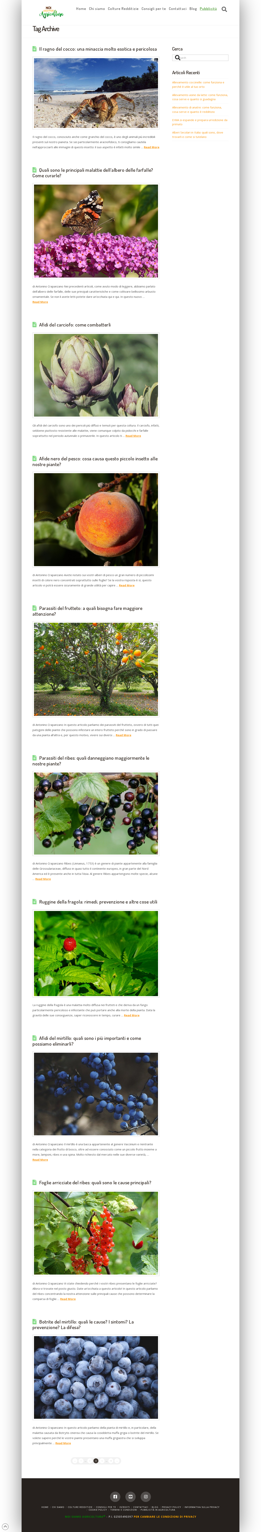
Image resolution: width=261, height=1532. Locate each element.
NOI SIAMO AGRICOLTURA (85, 1516)
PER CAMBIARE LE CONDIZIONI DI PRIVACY (165, 1516)
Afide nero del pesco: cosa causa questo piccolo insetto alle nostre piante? (95, 461)
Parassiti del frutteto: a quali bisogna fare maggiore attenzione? (87, 611)
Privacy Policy (171, 1507)
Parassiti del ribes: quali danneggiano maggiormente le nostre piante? (90, 761)
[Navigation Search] (223, 9)
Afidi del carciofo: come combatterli (75, 325)
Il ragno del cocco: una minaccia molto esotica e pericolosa (98, 49)
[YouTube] (130, 1497)
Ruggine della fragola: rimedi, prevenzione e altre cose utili (98, 902)
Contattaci (140, 1507)
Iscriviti (124, 1507)
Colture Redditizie (80, 1507)
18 (111, 1460)
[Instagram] (146, 1497)
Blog (155, 1507)
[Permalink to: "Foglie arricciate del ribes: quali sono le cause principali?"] (96, 1233)
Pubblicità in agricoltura (158, 1509)
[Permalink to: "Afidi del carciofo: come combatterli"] (96, 375)
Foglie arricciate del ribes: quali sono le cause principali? (95, 1182)
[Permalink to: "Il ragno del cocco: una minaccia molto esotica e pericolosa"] (96, 93)
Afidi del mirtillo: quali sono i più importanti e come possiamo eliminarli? (86, 1041)
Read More (151, 147)
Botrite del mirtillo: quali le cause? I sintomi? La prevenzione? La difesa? (83, 1324)
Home (45, 1507)
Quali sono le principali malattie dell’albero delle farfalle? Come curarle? (92, 173)
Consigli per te (106, 1507)
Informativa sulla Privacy (202, 1507)
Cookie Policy (98, 1509)
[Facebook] (115, 1497)
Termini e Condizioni (123, 1509)
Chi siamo (58, 1507)
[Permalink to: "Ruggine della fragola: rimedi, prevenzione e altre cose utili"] (96, 953)
